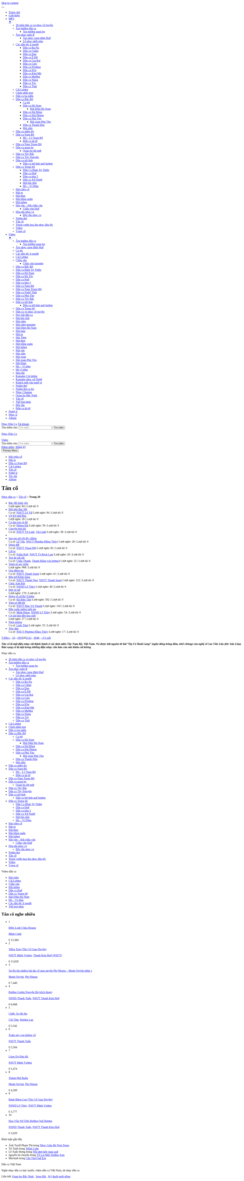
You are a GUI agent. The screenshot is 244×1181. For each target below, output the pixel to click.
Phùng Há (22, 525)
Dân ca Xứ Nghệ (32, 179)
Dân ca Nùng (30, 79)
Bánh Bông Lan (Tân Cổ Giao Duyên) (31, 1099)
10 (13, 637)
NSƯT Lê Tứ (24, 512)
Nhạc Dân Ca (9, 424)
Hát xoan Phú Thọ (40, 121)
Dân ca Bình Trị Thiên (28, 269)
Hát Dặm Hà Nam (26, 327)
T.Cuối (47, 637)
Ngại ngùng (15, 622)
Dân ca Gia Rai (31, 60)
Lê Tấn (20, 541)
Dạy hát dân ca (24, 314)
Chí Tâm (14, 1019)
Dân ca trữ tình (24, 160)
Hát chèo (21, 321)
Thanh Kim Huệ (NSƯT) (47, 955)
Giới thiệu (14, 15)
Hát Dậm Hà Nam (40, 108)
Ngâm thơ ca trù (25, 389)
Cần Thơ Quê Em (36, 1158)
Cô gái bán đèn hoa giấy (22, 615)
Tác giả (13, 476)
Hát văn (20, 350)
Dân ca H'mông (32, 67)
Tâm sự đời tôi (17, 602)
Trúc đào (14, 628)
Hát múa (20, 331)
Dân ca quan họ (25, 147)
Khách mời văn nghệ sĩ (29, 382)
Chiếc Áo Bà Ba (18, 1013)
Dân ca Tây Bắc (25, 153)
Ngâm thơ (21, 218)
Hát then (20, 195)
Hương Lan (26, 1019)
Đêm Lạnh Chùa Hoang (22, 927)
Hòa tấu (20, 372)
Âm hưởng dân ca (26, 28)
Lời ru (12, 551)
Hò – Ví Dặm (30, 186)
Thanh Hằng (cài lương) (45, 560)
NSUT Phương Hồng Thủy (41, 541)
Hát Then (21, 337)
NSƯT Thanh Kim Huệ (46, 998)
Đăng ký (21, 446)
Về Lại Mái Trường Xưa (50, 1154)
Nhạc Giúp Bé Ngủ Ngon (54, 1145)
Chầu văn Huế (31, 208)
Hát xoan (21, 356)
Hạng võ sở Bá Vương (21, 596)
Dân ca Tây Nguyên (27, 157)
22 (30, 637)
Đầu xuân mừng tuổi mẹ (22, 609)
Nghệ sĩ (13, 411)
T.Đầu (5, 637)
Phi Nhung (31, 976)
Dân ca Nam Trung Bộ (29, 144)
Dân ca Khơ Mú (32, 73)
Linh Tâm (22, 625)
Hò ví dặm (22, 369)
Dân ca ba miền (24, 95)
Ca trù (26, 102)
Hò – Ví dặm (23, 366)
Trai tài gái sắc (17, 557)
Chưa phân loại (24, 92)
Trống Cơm (32, 1148)
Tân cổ (20, 221)
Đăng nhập (7, 446)
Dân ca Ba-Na (31, 47)
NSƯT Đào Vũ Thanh (29, 605)
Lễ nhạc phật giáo (33, 41)
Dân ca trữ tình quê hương (38, 163)
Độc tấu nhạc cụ (32, 215)
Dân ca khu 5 (30, 176)
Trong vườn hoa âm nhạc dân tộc (34, 224)
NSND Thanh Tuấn (20, 998)
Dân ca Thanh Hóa (33, 124)
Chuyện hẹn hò (17, 528)
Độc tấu (20, 405)
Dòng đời (14, 544)
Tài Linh (41, 531)
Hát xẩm (28, 128)
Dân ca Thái (30, 86)
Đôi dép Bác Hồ (18, 509)
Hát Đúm (21, 363)
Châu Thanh (23, 560)
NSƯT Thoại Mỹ (26, 548)
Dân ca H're (29, 70)
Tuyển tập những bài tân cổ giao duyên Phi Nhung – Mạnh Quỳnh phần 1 (50, 970)
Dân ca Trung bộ (25, 166)
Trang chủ (14, 12)
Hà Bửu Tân (23, 599)
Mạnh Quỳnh (16, 976)
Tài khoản (23, 424)
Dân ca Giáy (30, 63)
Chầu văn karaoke (33, 263)
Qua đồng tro (16, 570)
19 (21, 637)
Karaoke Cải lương (26, 376)
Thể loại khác (23, 401)
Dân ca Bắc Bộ (24, 99)
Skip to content (9, 2)
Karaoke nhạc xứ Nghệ (29, 379)
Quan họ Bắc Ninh (26, 395)
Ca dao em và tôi (18, 522)
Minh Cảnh (15, 933)
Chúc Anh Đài (17, 583)
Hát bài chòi (30, 182)
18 (18, 637)
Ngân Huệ (22, 554)
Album (12, 417)
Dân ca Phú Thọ (32, 118)
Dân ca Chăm (30, 50)
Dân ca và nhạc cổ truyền (30, 311)
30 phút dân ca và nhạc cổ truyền (34, 25)
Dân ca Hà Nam (32, 105)
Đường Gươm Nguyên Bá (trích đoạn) (30, 992)
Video (19, 228)
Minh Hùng (23, 612)
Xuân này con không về (22, 1035)
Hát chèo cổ (22, 189)
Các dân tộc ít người (27, 44)
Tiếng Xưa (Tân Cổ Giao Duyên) (27, 949)
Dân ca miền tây (25, 131)
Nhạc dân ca (8, 496)
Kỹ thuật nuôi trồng (59, 1176)
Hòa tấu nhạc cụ (25, 211)
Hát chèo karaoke (26, 324)
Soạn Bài (41, 1176)
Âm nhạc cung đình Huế (37, 38)
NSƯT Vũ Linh (25, 531)
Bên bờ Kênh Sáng (19, 577)
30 (35, 637)
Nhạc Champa (24, 392)
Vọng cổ (21, 231)
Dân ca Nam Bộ (25, 134)
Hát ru (19, 192)
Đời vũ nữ (14, 589)
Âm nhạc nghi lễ (25, 34)
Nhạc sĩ (13, 414)
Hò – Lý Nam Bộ (33, 137)
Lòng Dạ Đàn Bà (18, 1056)
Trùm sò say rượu (18, 564)
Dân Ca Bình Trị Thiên (36, 170)
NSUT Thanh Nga (27, 580)
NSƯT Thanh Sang (27, 573)
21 (27, 637)
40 (37, 637)
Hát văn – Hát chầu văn (29, 205)
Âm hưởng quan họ (34, 31)
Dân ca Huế (29, 173)
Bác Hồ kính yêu (18, 502)
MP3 (11, 20)
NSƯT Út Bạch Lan (41, 554)
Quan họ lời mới (32, 150)
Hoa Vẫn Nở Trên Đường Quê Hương (30, 1121)
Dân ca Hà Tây (24, 276)
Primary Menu (10, 450)
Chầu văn (21, 260)
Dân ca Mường (31, 76)
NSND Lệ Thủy (25, 586)
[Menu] (2, 7)
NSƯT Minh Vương (20, 955)
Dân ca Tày (29, 83)
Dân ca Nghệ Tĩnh (26, 292)
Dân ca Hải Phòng (33, 115)
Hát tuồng (21, 202)
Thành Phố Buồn (18, 1078)
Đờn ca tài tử (30, 141)
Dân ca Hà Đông (32, 112)
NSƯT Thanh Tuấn (20, 1041)
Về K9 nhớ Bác (17, 515)
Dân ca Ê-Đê (30, 57)
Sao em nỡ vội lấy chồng (23, 538)
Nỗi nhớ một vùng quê (45, 1151)
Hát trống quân (24, 199)
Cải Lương (22, 89)
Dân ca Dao (29, 54)
